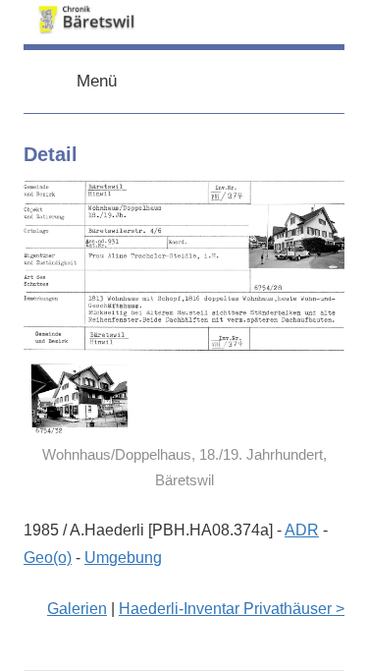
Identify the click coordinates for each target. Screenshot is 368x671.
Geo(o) (48, 557)
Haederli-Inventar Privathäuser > (231, 608)
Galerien (77, 608)
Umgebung (123, 557)
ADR (302, 530)
